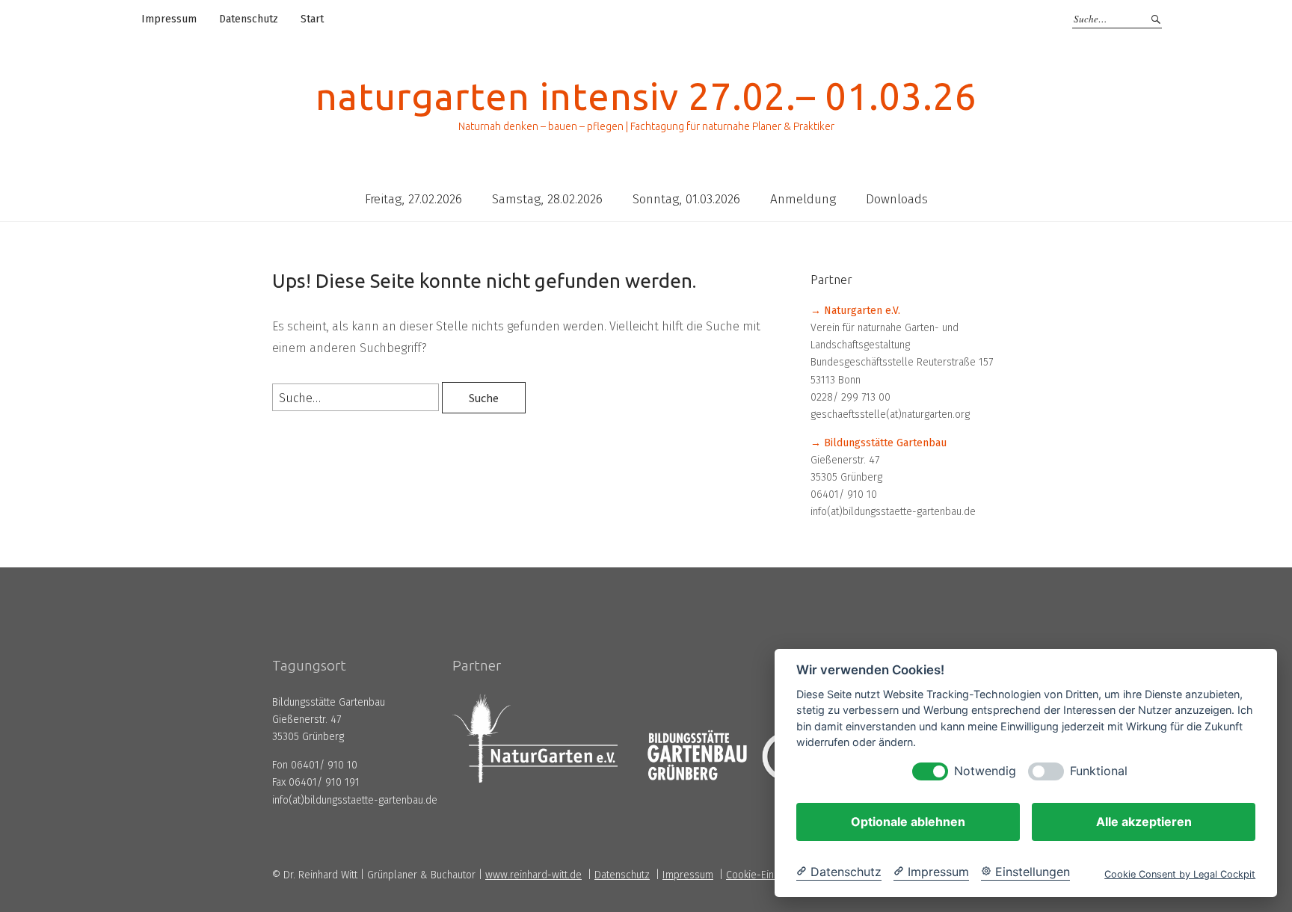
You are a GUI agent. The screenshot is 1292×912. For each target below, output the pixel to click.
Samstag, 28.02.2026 (547, 199)
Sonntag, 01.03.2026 (686, 199)
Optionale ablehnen (908, 821)
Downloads (897, 199)
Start (312, 19)
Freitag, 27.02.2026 (413, 199)
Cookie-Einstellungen (773, 875)
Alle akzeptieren (1144, 821)
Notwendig (985, 771)
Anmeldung (803, 199)
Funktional (1099, 771)
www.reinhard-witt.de (533, 875)
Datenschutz (248, 19)
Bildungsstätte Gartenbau (885, 443)
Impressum (169, 19)
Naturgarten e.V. (862, 310)
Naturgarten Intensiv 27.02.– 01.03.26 (646, 96)
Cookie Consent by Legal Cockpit (1179, 874)
